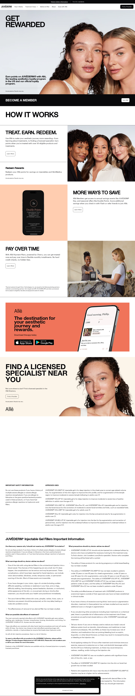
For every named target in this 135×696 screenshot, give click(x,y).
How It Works (18, 7)
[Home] (6, 6)
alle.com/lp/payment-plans (30, 290)
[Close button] (99, 678)
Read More (83, 683)
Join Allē (125, 100)
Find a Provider (127, 7)
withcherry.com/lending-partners (15, 288)
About (54, 7)
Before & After (44, 7)
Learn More (10, 154)
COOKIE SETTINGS (67, 690)
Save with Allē (62, 7)
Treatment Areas (30, 7)
